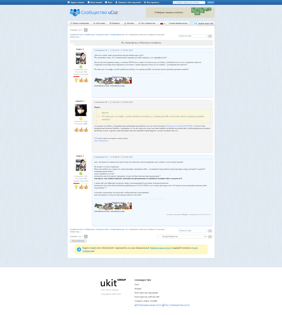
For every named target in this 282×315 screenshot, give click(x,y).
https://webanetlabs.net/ (101, 141)
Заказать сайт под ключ (129, 2)
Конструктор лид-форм (146, 292)
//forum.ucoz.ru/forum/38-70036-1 (180, 126)
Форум (138, 288)
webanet (79, 101)
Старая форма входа (178, 23)
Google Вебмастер (117, 34)
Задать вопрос (77, 2)
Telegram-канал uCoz (160, 248)
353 (85, 72)
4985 (85, 124)
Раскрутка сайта (102, 34)
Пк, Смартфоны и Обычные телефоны (140, 34)
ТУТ (95, 138)
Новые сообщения (81, 23)
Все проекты (153, 2)
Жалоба (130, 23)
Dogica (79, 49)
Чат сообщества (148, 23)
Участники (100, 23)
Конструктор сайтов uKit (147, 296)
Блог (110, 2)
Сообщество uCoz (77, 34)
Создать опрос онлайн (146, 300)
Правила (116, 23)
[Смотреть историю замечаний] (76, 76)
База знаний (96, 2)
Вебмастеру (89, 34)
